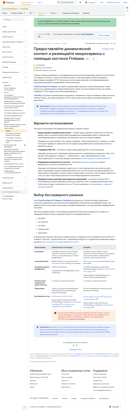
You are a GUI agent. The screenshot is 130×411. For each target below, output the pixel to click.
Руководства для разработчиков (40, 374)
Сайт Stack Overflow (100, 377)
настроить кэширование (90, 162)
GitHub (32, 387)
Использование (62, 296)
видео (70, 184)
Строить (41, 13)
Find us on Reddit (66, 377)
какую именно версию (59, 263)
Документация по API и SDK (39, 377)
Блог (102, 2)
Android (55, 398)
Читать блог (65, 374)
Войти (125, 2)
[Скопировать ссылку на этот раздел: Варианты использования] (75, 123)
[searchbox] (13, 19)
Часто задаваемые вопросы (102, 390)
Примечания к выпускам (101, 384)
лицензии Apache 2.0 (42, 356)
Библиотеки (34, 384)
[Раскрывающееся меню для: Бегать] (57, 13)
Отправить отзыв (108, 49)
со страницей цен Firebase (76, 319)
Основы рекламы (17, 13)
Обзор (4, 13)
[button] (12, 31)
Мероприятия (65, 387)
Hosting (24, 8)
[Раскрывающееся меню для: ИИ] (34, 13)
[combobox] (66, 2)
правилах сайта (75, 356)
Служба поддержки (99, 374)
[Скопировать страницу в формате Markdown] (94, 58)
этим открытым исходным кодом (95, 159)
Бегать (53, 13)
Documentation (9, 8)
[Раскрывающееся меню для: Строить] (46, 13)
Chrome (64, 398)
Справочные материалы (70, 13)
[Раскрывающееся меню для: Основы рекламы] (25, 13)
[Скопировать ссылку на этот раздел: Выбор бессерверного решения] (85, 195)
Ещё (39, 2)
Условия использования (37, 407)
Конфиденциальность (54, 407)
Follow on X (65, 380)
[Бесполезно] (114, 43)
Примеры (86, 13)
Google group (97, 380)
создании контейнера (93, 261)
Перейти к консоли (113, 2)
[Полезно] (111, 43)
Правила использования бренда (103, 387)
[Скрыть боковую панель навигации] (24, 407)
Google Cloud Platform (88, 398)
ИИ (31, 13)
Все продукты (104, 398)
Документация (26, 2)
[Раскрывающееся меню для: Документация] (33, 2)
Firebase (36, 43)
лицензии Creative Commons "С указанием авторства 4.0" (93, 354)
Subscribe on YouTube (68, 384)
